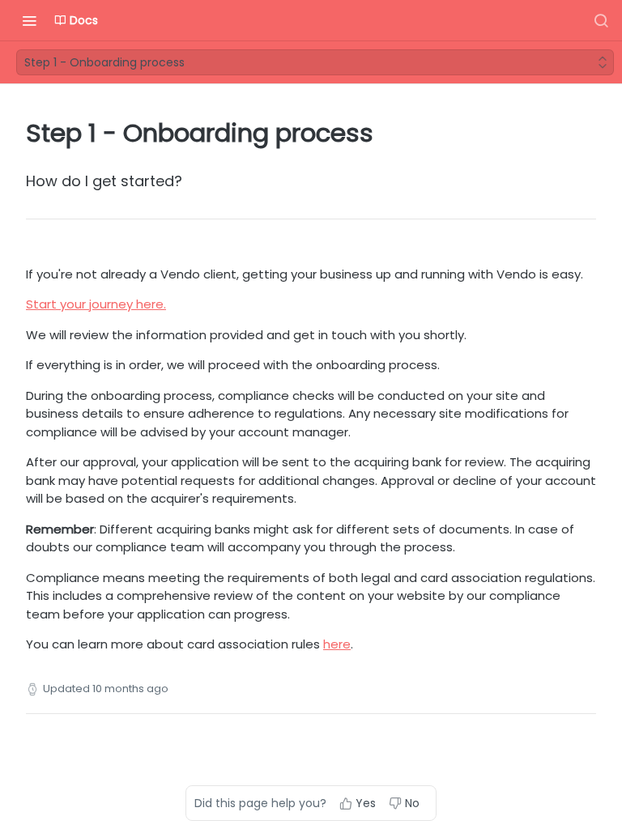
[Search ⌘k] (601, 20)
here (337, 644)
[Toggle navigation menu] (29, 20)
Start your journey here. (96, 303)
